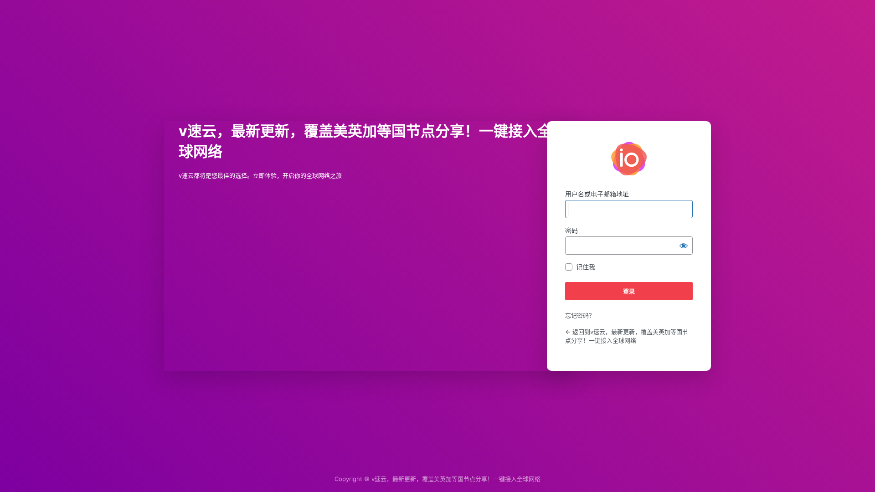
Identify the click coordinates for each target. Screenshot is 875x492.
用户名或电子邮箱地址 (597, 194)
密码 (571, 230)
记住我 (585, 267)
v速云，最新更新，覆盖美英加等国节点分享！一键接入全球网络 (455, 478)
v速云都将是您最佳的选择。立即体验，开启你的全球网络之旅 (629, 158)
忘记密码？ (580, 315)
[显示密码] (683, 245)
